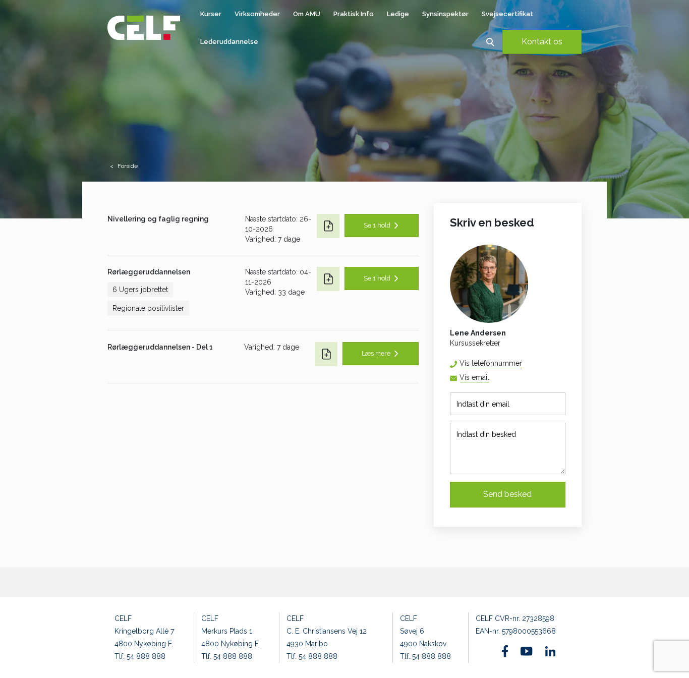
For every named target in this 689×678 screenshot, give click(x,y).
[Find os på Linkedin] (550, 651)
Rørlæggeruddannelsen (148, 272)
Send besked (507, 494)
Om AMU (306, 14)
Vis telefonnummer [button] (491, 363)
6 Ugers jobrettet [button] (140, 290)
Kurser (210, 14)
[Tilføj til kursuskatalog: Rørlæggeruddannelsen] (328, 279)
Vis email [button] (474, 377)
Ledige (398, 14)
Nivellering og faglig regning (158, 219)
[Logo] (143, 28)
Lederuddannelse (229, 41)
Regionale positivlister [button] (148, 308)
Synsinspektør (445, 14)
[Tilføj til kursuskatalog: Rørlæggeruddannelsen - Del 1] (326, 354)
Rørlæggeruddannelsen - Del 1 (160, 347)
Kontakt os (542, 41)
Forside (128, 166)
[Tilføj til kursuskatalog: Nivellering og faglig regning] (328, 226)
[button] (490, 41)
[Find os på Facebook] (505, 651)
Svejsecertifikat (507, 14)
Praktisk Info (353, 14)
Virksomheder (257, 14)
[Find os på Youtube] (526, 651)
